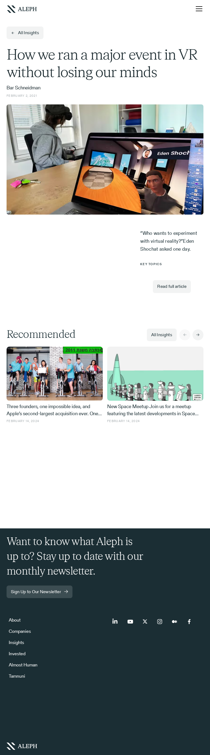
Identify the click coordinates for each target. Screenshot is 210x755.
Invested (17, 653)
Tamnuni (17, 676)
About (15, 620)
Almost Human (23, 665)
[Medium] (174, 622)
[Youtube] (130, 622)
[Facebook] (189, 622)
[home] (22, 9)
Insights (16, 642)
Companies (20, 631)
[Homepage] (105, 746)
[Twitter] (145, 622)
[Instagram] (160, 622)
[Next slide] (197, 334)
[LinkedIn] (115, 622)
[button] (197, 8)
